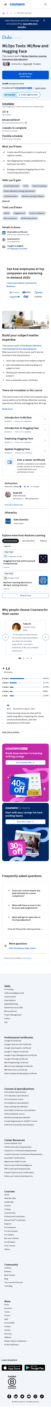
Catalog (7, 1209)
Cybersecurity (10, 996)
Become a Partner (11, 1238)
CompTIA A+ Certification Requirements (20, 1150)
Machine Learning (24, 13)
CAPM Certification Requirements (17, 1147)
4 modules (8, 104)
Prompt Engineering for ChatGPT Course (20, 1121)
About (6, 1194)
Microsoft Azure (10, 218)
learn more (26, 958)
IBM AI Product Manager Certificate (18, 1066)
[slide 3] (27, 658)
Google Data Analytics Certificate (17, 1048)
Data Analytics (10, 1000)
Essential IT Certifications (14, 1158)
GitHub (6, 213)
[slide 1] (19, 658)
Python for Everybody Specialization (19, 1125)
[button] (37, 64)
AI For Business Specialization (16, 1095)
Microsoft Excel (10, 1011)
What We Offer (10, 1198)
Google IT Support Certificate (16, 1051)
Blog (6, 1278)
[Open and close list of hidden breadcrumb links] (11, 13)
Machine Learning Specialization (17, 1117)
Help (6, 1319)
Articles (7, 1330)
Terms (7, 1312)
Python (7, 1018)
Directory (8, 1333)
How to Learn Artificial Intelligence (18, 1165)
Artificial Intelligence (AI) (14, 993)
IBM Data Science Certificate (15, 1070)
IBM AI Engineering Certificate (16, 1062)
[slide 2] (23, 658)
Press (6, 1304)
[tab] (10, 541)
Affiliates (7, 1337)
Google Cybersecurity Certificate (17, 1044)
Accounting (8, 989)
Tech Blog (8, 1286)
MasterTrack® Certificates (15, 1220)
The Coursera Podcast (13, 1282)
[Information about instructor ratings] (20, 487)
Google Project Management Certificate (20, 1055)
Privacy (7, 1315)
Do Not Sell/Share (11, 1344)
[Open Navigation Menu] (5, 4)
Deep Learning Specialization (16, 1106)
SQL (6, 1022)
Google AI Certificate (12, 1040)
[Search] (45, 4)
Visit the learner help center (22, 948)
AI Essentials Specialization (15, 1092)
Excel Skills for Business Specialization (20, 1110)
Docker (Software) (37, 213)
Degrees (7, 1224)
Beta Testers (9, 1275)
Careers (7, 1205)
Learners (8, 1268)
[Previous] (5, 637)
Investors (8, 1308)
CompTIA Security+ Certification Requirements (23, 1154)
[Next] (45, 637)
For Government (11, 1231)
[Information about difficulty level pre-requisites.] (26, 122)
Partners (7, 1271)
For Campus (9, 1234)
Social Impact (9, 1242)
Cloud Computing (39, 186)
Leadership (8, 1202)
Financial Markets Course (14, 1114)
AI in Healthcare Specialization (16, 1103)
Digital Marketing (11, 1004)
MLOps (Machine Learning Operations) (19, 191)
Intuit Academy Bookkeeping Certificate (20, 1073)
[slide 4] (31, 658)
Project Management (12, 1015)
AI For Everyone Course (13, 1099)
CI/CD (26, 186)
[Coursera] (17, 4)
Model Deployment (29, 218)
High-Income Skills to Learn (15, 1161)
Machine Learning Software (33, 196)
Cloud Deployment (11, 186)
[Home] (3, 13)
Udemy (7, 1249)
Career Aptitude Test (13, 1143)
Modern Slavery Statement (15, 1341)
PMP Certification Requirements (17, 1169)
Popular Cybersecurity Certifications (19, 1172)
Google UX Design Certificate (16, 1059)
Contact (7, 1326)
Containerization (10, 196)
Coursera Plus (10, 1213)
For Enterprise (10, 1227)
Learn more (40, 88)
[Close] (44, 20)
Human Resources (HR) (13, 1007)
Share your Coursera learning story (18, 1176)
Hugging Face (19, 213)
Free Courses (9, 1245)
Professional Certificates (14, 1216)
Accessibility (9, 1323)
